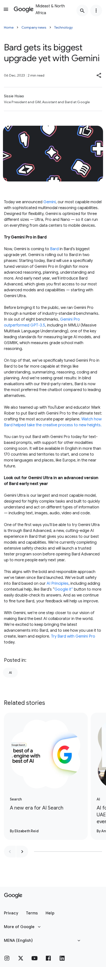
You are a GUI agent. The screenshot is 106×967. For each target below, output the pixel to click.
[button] (99, 75)
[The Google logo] (13, 896)
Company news (33, 27)
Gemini (49, 202)
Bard (54, 249)
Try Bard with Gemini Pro (73, 636)
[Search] (82, 10)
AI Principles (58, 583)
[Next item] (22, 851)
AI (10, 672)
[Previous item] (10, 851)
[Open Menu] (6, 9)
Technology (63, 27)
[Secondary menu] (96, 10)
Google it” (63, 589)
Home (9, 27)
